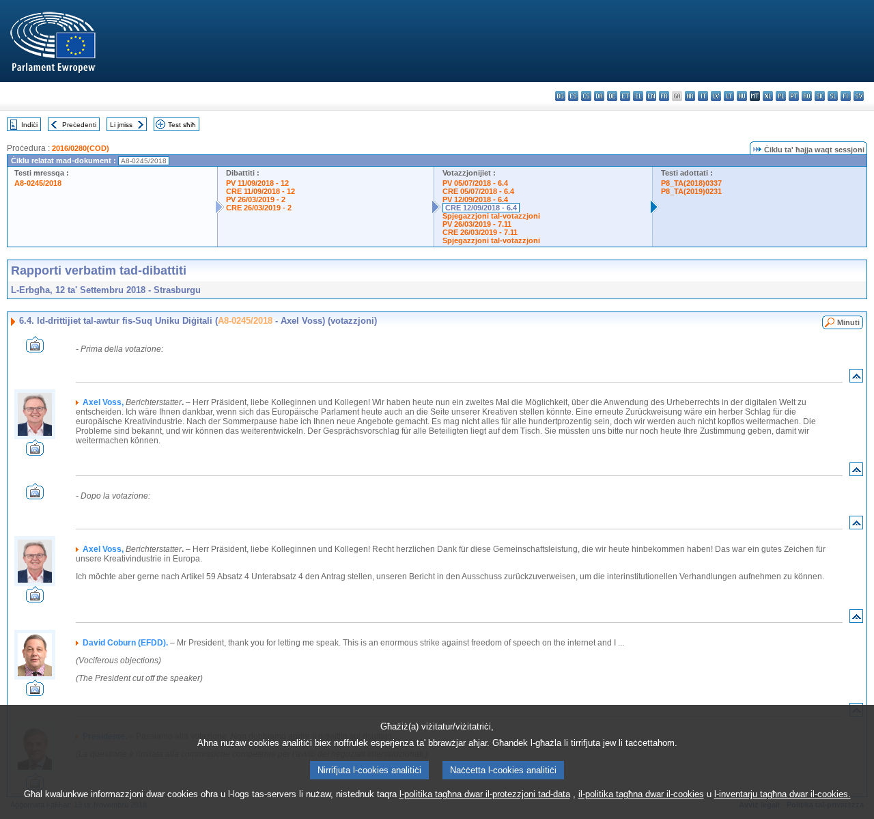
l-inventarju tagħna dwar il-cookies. (782, 794)
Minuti (848, 322)
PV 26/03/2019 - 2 (255, 199)
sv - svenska (859, 96)
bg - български (560, 96)
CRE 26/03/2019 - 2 (259, 208)
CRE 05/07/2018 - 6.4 (478, 191)
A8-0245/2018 (37, 183)
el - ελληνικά (638, 96)
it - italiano (703, 96)
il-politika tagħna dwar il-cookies (641, 794)
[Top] (856, 379)
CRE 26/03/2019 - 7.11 (480, 232)
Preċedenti (79, 124)
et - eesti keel (625, 96)
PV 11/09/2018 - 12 (257, 183)
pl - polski (781, 96)
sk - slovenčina (820, 96)
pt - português (794, 96)
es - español (573, 96)
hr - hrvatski (690, 96)
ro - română (807, 96)
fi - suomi (846, 96)
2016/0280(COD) (80, 148)
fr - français (664, 96)
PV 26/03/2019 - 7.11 (476, 224)
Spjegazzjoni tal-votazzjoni (491, 216)
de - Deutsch (612, 96)
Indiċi (29, 124)
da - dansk (599, 96)
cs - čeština (586, 96)
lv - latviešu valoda (716, 96)
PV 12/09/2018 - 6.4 (475, 199)
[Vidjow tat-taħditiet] (35, 349)
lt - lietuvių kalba (729, 96)
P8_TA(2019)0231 (691, 191)
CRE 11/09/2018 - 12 (260, 191)
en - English (651, 96)
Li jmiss (121, 124)
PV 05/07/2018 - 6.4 (475, 183)
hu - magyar (742, 96)
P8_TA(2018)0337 (691, 183)
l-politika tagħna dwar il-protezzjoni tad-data (484, 794)
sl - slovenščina (833, 96)
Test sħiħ (182, 124)
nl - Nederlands (768, 96)
